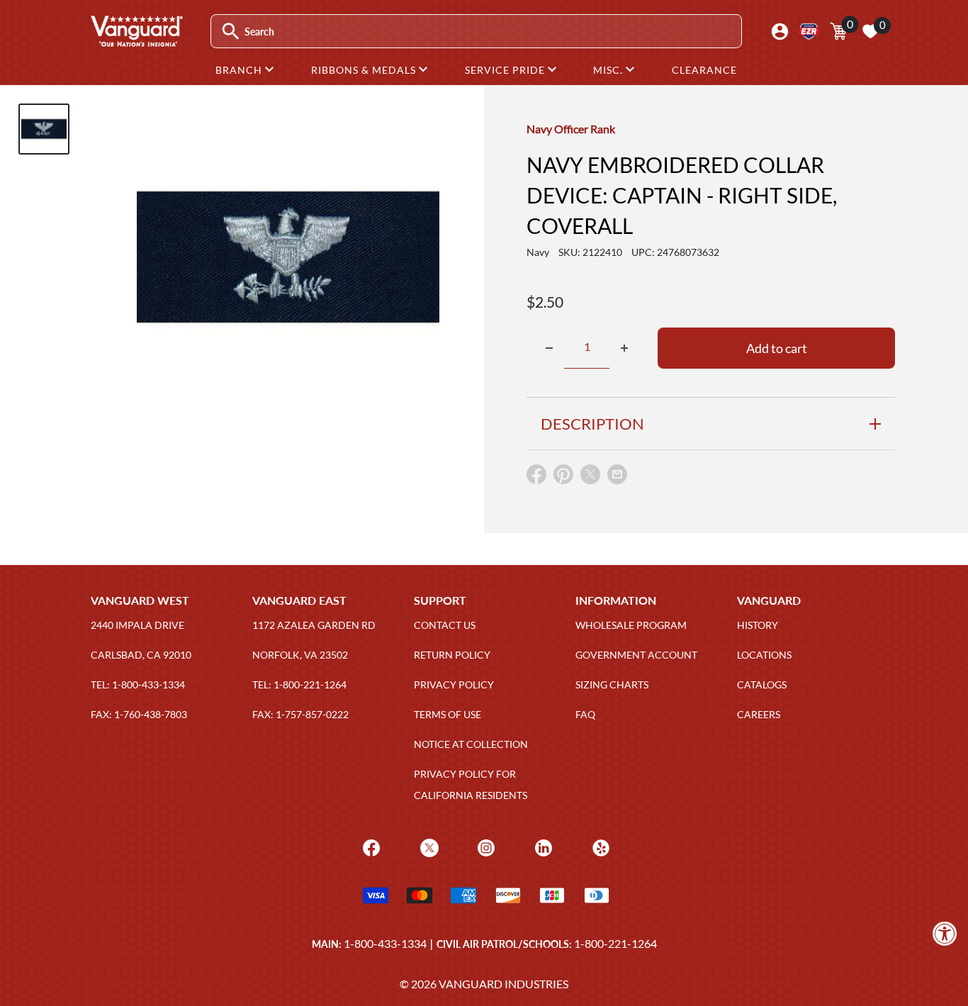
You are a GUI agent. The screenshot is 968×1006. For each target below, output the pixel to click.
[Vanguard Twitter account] (428, 846)
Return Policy (452, 655)
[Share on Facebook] (536, 477)
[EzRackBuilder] (809, 31)
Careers (758, 714)
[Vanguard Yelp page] (599, 846)
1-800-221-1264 (615, 943)
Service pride (506, 70)
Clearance (704, 70)
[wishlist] (870, 31)
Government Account (636, 655)
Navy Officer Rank (571, 128)
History (757, 625)
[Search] (231, 31)
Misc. (609, 70)
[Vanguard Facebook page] (369, 846)
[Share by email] (617, 475)
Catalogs (762, 684)
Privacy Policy (454, 684)
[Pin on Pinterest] (563, 477)
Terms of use (447, 714)
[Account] (780, 31)
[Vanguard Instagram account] (484, 846)
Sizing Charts (611, 684)
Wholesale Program (631, 625)
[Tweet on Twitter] (590, 477)
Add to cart (776, 348)
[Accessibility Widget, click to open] (945, 933)
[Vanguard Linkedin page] (541, 846)
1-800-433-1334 (385, 943)
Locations (764, 655)
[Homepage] (136, 42)
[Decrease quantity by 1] (549, 348)
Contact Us (444, 625)
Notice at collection (471, 744)
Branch (240, 70)
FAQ (585, 714)
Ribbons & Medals (365, 70)
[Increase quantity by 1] (624, 348)
